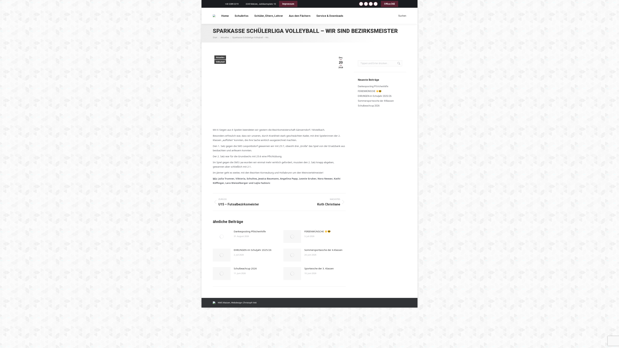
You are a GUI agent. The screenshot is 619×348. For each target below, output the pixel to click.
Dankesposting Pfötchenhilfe (250, 231)
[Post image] (222, 236)
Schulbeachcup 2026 (245, 268)
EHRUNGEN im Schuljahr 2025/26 (252, 249)
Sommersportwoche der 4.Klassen (323, 249)
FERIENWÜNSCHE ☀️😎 (317, 231)
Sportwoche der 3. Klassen (319, 268)
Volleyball (220, 62)
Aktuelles (220, 57)
